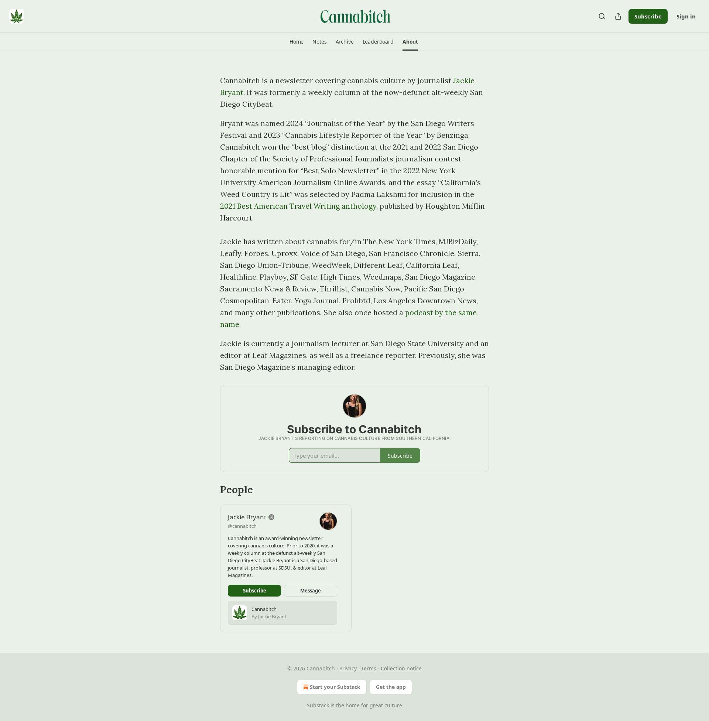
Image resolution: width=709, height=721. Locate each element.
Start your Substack (335, 686)
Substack (318, 705)
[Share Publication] (618, 16)
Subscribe (648, 16)
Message (310, 590)
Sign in (686, 16)
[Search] (602, 16)
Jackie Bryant (247, 517)
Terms (368, 668)
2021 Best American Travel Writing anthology (298, 206)
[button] (296, 42)
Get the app (391, 686)
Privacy (348, 668)
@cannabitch (242, 526)
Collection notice (401, 668)
